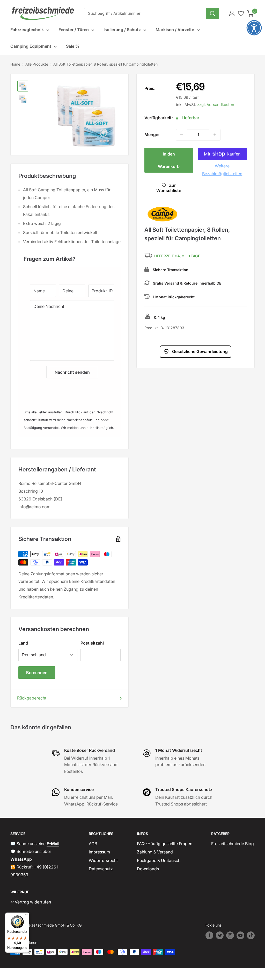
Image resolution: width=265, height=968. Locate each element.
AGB (93, 843)
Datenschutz (101, 868)
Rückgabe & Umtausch (158, 860)
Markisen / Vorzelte (175, 29)
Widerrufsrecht (103, 860)
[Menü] (26, 916)
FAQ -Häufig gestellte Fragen (164, 843)
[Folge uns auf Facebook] (209, 935)
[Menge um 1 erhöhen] (214, 134)
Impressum (99, 851)
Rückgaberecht (31, 698)
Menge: (151, 134)
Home (15, 64)
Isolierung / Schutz (122, 29)
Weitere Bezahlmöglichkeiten (222, 169)
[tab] (69, 256)
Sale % (72, 46)
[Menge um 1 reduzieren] (181, 134)
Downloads (148, 868)
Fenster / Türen (73, 29)
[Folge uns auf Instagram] (230, 935)
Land (23, 643)
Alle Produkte (36, 64)
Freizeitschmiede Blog (232, 843)
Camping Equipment (30, 46)
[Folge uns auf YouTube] (240, 935)
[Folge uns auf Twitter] (220, 935)
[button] (254, 28)
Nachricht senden (72, 372)
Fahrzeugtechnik (27, 29)
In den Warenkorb (169, 160)
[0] (250, 13)
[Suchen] (212, 13)
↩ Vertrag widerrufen (30, 902)
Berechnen (37, 672)
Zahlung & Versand (155, 851)
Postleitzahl (92, 643)
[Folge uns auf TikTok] (251, 935)
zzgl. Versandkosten (215, 104)
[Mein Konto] (231, 13)
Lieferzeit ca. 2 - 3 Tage (177, 256)
